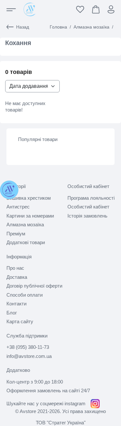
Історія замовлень (87, 216)
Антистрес (18, 206)
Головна (58, 27)
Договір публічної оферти (34, 286)
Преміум (15, 233)
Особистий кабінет (88, 206)
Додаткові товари (25, 242)
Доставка (16, 277)
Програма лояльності (91, 198)
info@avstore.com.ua (29, 356)
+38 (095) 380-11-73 (27, 347)
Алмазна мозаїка (91, 27)
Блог (11, 312)
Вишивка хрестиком (28, 198)
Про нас (15, 268)
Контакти (16, 303)
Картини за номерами (30, 216)
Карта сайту (19, 321)
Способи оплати (24, 295)
